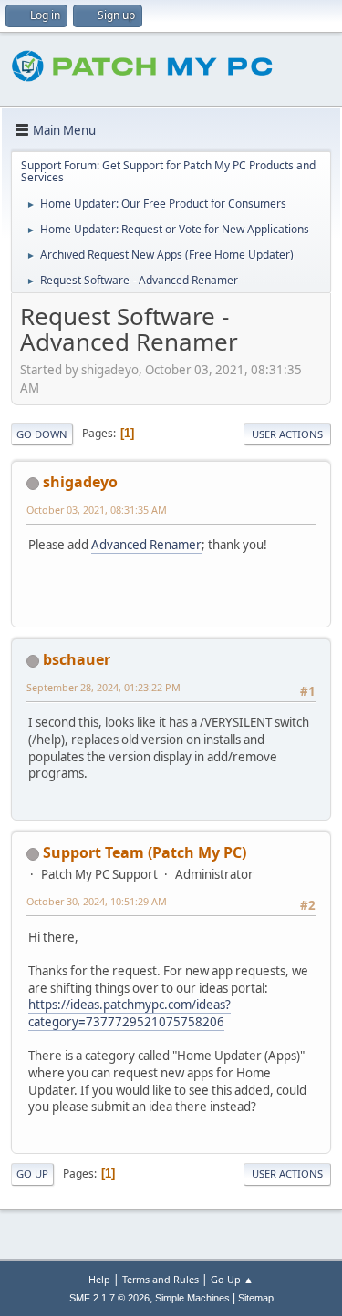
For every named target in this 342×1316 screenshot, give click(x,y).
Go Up (32, 1173)
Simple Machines (192, 1297)
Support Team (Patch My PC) (144, 852)
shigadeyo (80, 482)
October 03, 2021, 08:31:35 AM (96, 509)
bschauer (76, 659)
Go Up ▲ (232, 1279)
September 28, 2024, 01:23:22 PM (103, 687)
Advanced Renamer (146, 544)
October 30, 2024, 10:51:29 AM (96, 901)
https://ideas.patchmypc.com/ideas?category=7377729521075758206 (129, 1013)
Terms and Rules (160, 1279)
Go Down (41, 434)
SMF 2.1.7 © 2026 (109, 1297)
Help (99, 1279)
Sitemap (256, 1297)
